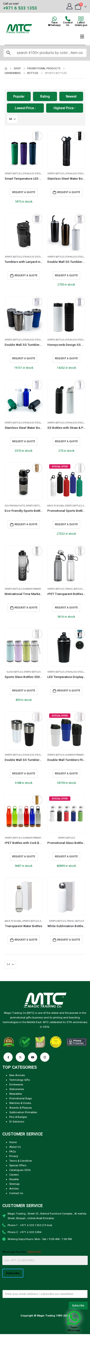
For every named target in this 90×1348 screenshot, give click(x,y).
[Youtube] (32, 1057)
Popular (19, 96)
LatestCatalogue (81, 24)
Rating (45, 96)
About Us (15, 1146)
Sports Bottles (13, 173)
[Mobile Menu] (82, 37)
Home (13, 1142)
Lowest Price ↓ (25, 108)
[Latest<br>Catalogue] (81, 18)
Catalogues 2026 (20, 1170)
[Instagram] (44, 1057)
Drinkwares (16, 1084)
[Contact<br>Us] (67, 18)
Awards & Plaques (20, 1107)
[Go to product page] (23, 149)
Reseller (14, 1179)
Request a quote (23, 192)
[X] (20, 1057)
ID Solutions (16, 1121)
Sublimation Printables (23, 1112)
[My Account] (69, 6)
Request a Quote (68, 192)
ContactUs (67, 24)
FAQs (12, 1151)
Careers (14, 1174)
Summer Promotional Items (38, 589)
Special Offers (17, 1165)
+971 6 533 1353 (20, 8)
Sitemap (14, 1184)
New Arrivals (17, 1075)
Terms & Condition (20, 1160)
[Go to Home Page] (6, 68)
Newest (71, 96)
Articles (14, 1188)
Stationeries (16, 1089)
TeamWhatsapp (54, 24)
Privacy (13, 1156)
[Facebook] (8, 1057)
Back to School (55, 505)
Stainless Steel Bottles (36, 173)
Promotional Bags (20, 1098)
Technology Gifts (19, 1079)
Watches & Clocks (20, 1103)
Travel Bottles (73, 589)
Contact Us (16, 1193)
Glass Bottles (15, 672)
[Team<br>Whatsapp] (54, 18)
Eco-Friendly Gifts (15, 505)
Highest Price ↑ (65, 108)
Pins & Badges (18, 1117)
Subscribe (13, 1273)
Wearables (15, 1093)
